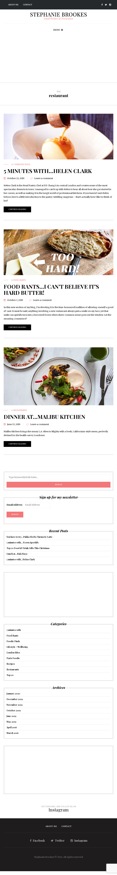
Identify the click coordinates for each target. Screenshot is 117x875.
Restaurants (20, 410)
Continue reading (17, 209)
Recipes (11, 663)
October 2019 (14, 710)
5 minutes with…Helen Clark (48, 170)
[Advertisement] (58, 59)
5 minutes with (21, 164)
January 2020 (13, 693)
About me (13, 5)
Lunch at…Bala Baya (17, 553)
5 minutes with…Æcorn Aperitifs (23, 542)
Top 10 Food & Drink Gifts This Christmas (28, 548)
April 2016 (12, 727)
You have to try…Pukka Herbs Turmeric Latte (29, 536)
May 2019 (11, 721)
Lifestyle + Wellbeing (17, 646)
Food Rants (19, 280)
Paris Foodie (13, 658)
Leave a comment (43, 178)
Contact (27, 5)
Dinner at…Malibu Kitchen (44, 416)
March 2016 (13, 733)
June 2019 (11, 716)
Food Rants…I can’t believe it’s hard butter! (51, 289)
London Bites (13, 652)
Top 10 (10, 675)
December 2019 (15, 699)
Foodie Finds (13, 641)
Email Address (14, 504)
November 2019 (15, 704)
